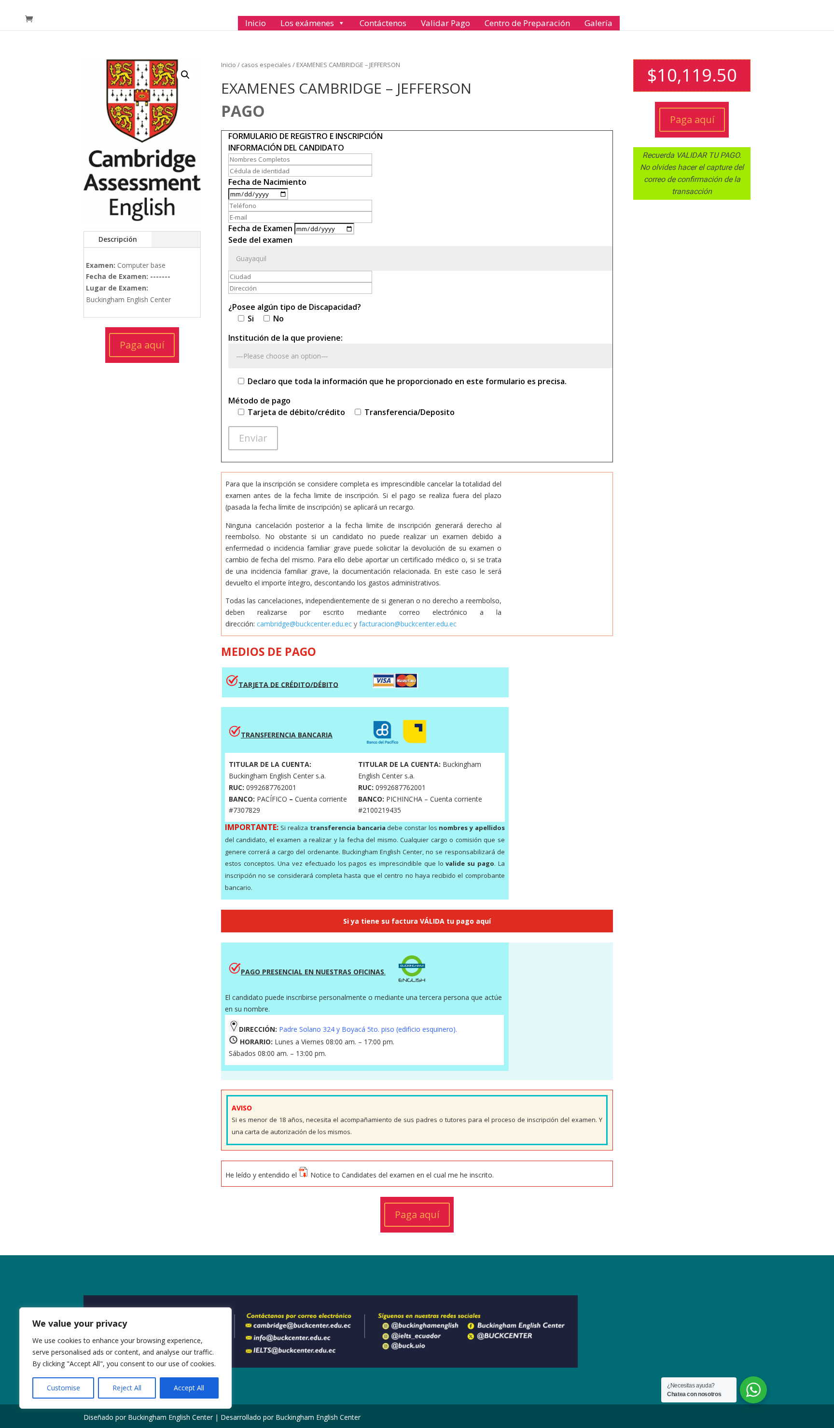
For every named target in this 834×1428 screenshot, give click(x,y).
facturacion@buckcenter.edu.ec (408, 623)
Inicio (255, 22)
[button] (185, 74)
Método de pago (259, 400)
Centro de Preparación (527, 22)
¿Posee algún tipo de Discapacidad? (294, 307)
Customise (63, 1387)
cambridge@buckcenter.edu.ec (304, 623)
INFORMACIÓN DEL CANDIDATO (286, 147)
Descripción (117, 239)
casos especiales (266, 64)
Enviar (253, 437)
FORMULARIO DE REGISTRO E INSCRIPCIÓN (305, 136)
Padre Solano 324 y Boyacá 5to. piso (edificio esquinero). (368, 1029)
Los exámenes (307, 22)
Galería (598, 22)
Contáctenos (383, 22)
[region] (125, 1358)
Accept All (189, 1387)
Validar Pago (445, 22)
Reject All (126, 1387)
